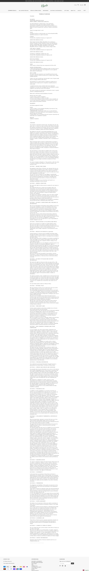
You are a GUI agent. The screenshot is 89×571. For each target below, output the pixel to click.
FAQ (32, 564)
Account (82, 4)
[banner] (44, 6)
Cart (85, 10)
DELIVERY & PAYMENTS (37, 561)
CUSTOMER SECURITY (36, 567)
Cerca (75, 4)
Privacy (33, 569)
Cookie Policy (34, 568)
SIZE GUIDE (34, 563)
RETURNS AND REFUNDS (37, 562)
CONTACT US (34, 566)
